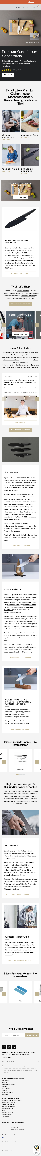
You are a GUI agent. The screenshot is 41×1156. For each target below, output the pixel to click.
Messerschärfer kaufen (20, 657)
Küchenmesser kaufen (20, 545)
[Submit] (38, 1062)
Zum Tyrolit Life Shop (20, 304)
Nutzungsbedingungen (8, 1102)
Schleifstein (8, 609)
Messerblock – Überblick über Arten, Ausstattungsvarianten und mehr (20, 382)
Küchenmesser (21, 248)
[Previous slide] (4, 325)
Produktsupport (7, 1114)
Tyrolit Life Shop (23, 290)
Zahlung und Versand (8, 1104)
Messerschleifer (29, 604)
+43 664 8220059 (7, 1112)
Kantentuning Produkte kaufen (20, 894)
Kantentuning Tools (28, 295)
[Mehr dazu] (11, 121)
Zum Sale (8, 74)
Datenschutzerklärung (8, 1084)
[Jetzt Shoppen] (20, 325)
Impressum (5, 1080)
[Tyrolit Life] (20, 7)
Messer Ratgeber (27, 352)
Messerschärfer (13, 604)
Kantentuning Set (15, 875)
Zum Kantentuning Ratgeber (20, 960)
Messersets (5, 1116)
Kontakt (4, 1086)
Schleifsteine (25, 367)
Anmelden (32, 1035)
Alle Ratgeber (6, 1088)
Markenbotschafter (8, 1092)
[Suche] (34, 7)
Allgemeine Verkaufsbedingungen (12, 1100)
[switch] (36, 1153)
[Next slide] (37, 325)
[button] (4, 762)
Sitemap (4, 1090)
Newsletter (5, 1094)
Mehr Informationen (20, 273)
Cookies (4, 1082)
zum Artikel (20, 422)
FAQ (3, 1110)
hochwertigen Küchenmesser (14, 526)
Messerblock (32, 376)
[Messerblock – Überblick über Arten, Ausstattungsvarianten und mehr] (20, 406)
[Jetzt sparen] (20, 190)
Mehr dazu (6, 139)
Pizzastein (7, 367)
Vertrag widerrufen (7, 1108)
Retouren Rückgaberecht (9, 1106)
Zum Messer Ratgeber (20, 429)
